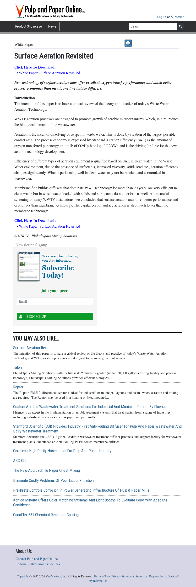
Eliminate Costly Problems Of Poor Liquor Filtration (53, 480)
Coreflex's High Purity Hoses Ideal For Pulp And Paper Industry (62, 450)
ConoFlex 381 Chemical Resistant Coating (46, 514)
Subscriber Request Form (151, 576)
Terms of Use (102, 576)
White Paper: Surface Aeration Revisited (49, 72)
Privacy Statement (122, 576)
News (52, 26)
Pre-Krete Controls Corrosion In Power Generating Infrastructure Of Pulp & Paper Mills (81, 490)
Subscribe (177, 16)
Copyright (23, 576)
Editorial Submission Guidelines (38, 564)
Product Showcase (28, 26)
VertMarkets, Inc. (56, 576)
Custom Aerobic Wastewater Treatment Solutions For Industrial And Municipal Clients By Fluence (90, 406)
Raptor (18, 387)
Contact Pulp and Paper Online (37, 558)
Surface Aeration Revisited (34, 347)
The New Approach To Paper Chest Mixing (46, 470)
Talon (17, 367)
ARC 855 (20, 460)
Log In (162, 16)
